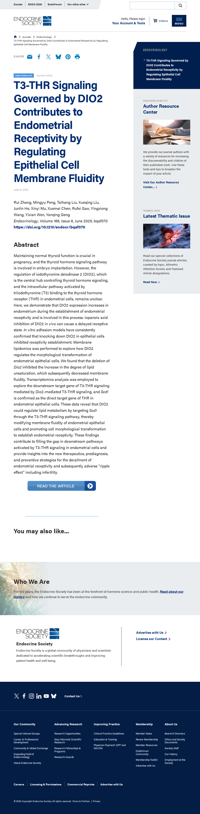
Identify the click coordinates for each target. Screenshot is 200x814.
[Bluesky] (58, 57)
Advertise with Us (145, 765)
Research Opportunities (67, 733)
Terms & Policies (81, 801)
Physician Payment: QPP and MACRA (110, 746)
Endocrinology (44, 37)
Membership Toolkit (146, 759)
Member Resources (146, 745)
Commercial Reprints (80, 784)
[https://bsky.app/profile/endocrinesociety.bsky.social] (54, 696)
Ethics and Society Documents (175, 741)
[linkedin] (46, 696)
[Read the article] (62, 489)
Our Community (24, 724)
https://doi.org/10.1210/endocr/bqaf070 (49, 227)
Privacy (96, 801)
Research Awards (64, 757)
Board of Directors (175, 733)
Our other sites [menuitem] (76, 4)
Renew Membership (147, 739)
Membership (144, 724)
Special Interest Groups (27, 733)
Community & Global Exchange (31, 748)
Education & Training (105, 739)
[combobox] (152, 5)
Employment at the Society (175, 761)
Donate (18, 4)
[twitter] (17, 696)
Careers (19, 784)
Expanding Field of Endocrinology (24, 755)
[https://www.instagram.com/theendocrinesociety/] (31, 696)
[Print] (77, 56)
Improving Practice (107, 724)
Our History (171, 754)
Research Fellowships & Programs (67, 750)
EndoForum (55, 4)
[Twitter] (48, 57)
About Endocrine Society (27, 762)
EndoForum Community (142, 752)
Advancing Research (68, 724)
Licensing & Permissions (45, 784)
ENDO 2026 (35, 4)
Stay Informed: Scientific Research (67, 741)
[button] (180, 5)
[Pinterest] (68, 57)
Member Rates (144, 733)
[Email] (29, 57)
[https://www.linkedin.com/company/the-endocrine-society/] (39, 696)
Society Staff (172, 748)
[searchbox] (152, 6)
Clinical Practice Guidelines (109, 733)
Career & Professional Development (26, 741)
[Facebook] (39, 57)
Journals (26, 37)
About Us (171, 724)
